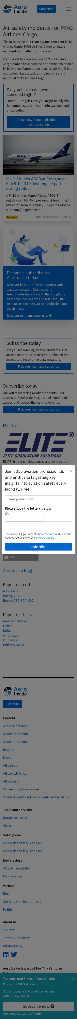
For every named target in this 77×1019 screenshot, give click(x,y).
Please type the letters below (28, 508)
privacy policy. (46, 538)
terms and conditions (54, 534)
